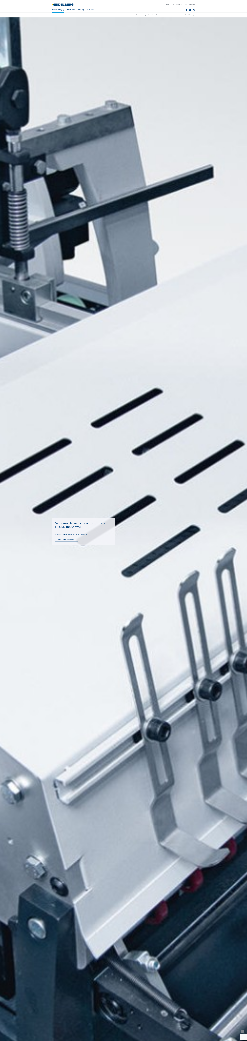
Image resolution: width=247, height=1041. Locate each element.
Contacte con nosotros (66, 539)
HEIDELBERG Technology (75, 10)
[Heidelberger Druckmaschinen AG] (63, 4)
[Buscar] (186, 10)
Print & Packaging (58, 10)
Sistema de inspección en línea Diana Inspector (151, 15)
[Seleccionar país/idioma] (190, 10)
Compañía (90, 10)
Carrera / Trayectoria (189, 4)
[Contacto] (193, 10)
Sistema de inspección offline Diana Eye (182, 15)
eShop (167, 4)
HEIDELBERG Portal (176, 4)
